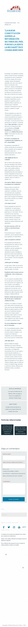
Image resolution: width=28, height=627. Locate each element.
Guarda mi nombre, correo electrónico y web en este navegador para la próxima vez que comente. (14, 474)
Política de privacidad (7, 597)
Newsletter (5, 598)
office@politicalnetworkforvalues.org (16, 585)
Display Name (7, 454)
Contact (4, 613)
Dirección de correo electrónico (13, 462)
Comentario (6, 481)
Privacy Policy (6, 609)
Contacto (5, 600)
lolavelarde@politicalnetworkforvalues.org (10, 580)
